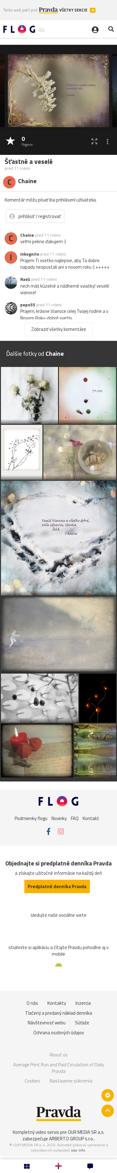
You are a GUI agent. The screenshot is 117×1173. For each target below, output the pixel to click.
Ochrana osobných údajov (58, 1032)
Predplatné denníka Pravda (57, 886)
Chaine (27, 235)
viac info (78, 1150)
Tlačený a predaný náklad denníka (58, 1013)
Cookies (32, 1081)
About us (58, 1054)
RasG (25, 279)
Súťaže (82, 1022)
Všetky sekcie (73, 10)
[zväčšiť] (94, 141)
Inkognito (29, 254)
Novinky (59, 818)
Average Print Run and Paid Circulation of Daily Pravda (58, 1068)
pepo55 (27, 305)
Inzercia (83, 1003)
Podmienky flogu (31, 818)
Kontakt (91, 818)
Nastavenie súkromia (71, 1081)
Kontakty (56, 1003)
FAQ (75, 818)
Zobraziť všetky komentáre (58, 329)
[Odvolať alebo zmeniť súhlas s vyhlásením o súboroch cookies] (107, 1095)
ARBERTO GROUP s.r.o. (71, 1138)
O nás (32, 1003)
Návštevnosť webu (47, 1022)
